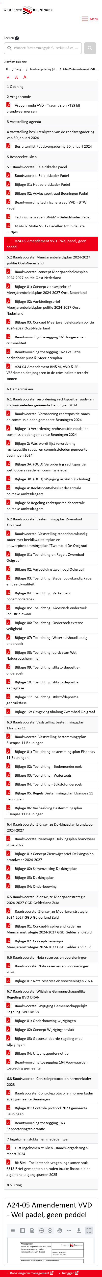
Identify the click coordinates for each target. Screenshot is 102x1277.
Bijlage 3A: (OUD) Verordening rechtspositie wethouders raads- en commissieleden (46, 467)
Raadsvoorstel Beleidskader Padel (41, 176)
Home (9, 69)
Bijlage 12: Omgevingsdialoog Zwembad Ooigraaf (54, 712)
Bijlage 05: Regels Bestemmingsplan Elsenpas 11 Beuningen (49, 796)
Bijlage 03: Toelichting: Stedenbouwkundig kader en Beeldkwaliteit (49, 581)
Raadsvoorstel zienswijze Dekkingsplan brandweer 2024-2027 (50, 842)
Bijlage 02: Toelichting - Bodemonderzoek (48, 767)
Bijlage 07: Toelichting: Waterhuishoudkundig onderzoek (46, 641)
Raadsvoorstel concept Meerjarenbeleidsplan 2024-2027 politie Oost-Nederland (47, 275)
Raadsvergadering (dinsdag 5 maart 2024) (54, 69)
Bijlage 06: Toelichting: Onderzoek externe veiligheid (44, 626)
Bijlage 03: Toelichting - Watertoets (43, 776)
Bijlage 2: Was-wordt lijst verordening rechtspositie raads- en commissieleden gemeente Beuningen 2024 (46, 450)
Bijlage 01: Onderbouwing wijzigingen (45, 1021)
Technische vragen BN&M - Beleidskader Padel (52, 217)
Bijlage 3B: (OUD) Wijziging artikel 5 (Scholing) (52, 479)
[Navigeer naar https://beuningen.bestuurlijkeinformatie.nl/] (28, 19)
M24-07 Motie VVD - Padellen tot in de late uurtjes (45, 229)
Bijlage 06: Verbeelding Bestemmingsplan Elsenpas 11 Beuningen (44, 811)
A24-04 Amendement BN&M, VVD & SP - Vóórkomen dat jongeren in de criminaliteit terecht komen (47, 373)
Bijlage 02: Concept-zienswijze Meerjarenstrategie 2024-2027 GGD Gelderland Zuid (48, 944)
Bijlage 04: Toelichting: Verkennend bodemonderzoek (38, 596)
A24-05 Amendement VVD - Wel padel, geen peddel (46, 244)
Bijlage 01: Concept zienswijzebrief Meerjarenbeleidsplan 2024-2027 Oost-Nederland (46, 290)
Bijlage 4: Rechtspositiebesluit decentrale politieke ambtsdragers (43, 491)
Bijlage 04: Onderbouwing (35, 887)
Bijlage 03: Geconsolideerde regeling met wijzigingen (44, 1042)
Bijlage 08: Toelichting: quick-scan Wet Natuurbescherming (41, 656)
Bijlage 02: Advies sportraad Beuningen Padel (51, 194)
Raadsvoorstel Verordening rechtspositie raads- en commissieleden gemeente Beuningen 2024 (48, 417)
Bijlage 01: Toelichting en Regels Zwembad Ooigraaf (45, 558)
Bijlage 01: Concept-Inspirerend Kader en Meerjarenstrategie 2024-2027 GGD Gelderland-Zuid (49, 929)
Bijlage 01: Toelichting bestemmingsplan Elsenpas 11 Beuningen (50, 755)
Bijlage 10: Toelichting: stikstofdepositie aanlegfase (42, 685)
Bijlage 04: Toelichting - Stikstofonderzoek (48, 785)
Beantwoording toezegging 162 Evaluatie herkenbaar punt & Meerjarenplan (43, 355)
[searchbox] (43, 48)
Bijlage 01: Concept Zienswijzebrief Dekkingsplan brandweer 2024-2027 (50, 857)
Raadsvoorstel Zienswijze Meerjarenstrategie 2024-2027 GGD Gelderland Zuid (47, 915)
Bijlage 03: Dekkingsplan (34, 878)
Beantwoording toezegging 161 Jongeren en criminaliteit (45, 340)
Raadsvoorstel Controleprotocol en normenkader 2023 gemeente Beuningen (49, 1096)
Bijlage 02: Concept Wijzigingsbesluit (44, 1030)
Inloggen (68, 1273)
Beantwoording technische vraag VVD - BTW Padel (46, 205)
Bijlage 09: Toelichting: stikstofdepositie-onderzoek (43, 670)
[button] (90, 48)
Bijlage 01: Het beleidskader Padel (42, 185)
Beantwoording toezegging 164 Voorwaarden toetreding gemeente (46, 1065)
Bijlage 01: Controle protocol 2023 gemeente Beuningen (46, 1111)
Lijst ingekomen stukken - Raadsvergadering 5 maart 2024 (47, 1151)
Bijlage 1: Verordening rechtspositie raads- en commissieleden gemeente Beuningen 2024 (47, 432)
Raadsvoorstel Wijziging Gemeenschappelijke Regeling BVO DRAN (46, 1009)
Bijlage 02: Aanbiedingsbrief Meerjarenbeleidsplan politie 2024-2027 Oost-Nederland (43, 308)
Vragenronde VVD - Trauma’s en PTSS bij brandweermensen (43, 109)
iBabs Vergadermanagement (29, 1273)
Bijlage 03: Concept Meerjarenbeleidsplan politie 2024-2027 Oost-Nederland (50, 325)
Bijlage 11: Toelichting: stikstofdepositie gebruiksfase (42, 700)
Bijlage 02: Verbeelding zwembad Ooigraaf (49, 570)
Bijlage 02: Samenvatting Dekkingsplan (45, 869)
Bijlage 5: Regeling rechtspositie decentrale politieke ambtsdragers (45, 506)
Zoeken (9, 38)
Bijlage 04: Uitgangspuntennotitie (41, 1054)
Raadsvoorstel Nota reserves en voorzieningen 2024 (47, 969)
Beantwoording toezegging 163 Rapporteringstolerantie (35, 1126)
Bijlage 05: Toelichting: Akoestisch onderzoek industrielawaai (46, 611)
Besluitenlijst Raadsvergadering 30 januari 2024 (53, 147)
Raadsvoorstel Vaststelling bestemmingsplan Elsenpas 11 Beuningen (46, 740)
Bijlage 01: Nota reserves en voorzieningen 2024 (53, 981)
